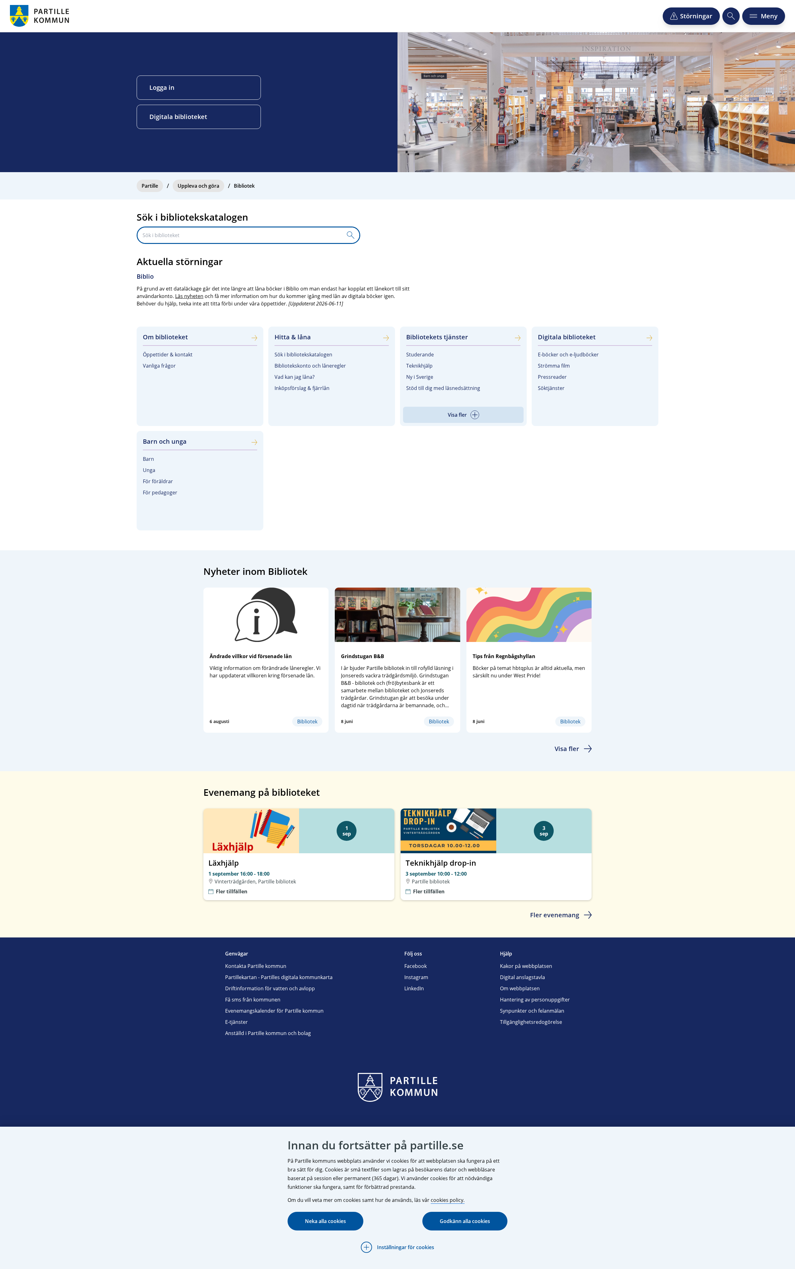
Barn (148, 459)
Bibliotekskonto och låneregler (310, 365)
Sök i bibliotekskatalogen (303, 354)
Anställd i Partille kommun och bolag (268, 1033)
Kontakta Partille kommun (255, 966)
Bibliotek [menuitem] (244, 185)
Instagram (416, 977)
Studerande (420, 354)
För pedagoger (160, 492)
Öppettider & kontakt (168, 354)
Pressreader (552, 376)
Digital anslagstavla (522, 977)
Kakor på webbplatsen (526, 966)
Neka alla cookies (325, 1221)
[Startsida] (40, 16)
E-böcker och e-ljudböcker (568, 354)
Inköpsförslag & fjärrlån (302, 388)
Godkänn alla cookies (465, 1221)
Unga (149, 470)
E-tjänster (236, 1022)
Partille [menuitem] (150, 185)
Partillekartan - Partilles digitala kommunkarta (279, 977)
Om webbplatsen (520, 988)
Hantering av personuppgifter (535, 999)
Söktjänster (551, 388)
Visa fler (567, 748)
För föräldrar (158, 481)
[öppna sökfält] (731, 16)
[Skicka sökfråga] (350, 235)
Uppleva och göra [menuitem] (198, 185)
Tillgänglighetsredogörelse (531, 1022)
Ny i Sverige (419, 376)
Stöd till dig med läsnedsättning (443, 388)
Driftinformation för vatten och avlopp (270, 988)
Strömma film (554, 365)
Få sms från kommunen (252, 999)
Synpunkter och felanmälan (532, 1010)
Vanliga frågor (159, 365)
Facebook (415, 966)
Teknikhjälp (419, 365)
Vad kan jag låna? (295, 376)
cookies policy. (448, 1200)
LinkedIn (414, 988)
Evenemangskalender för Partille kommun (274, 1010)
